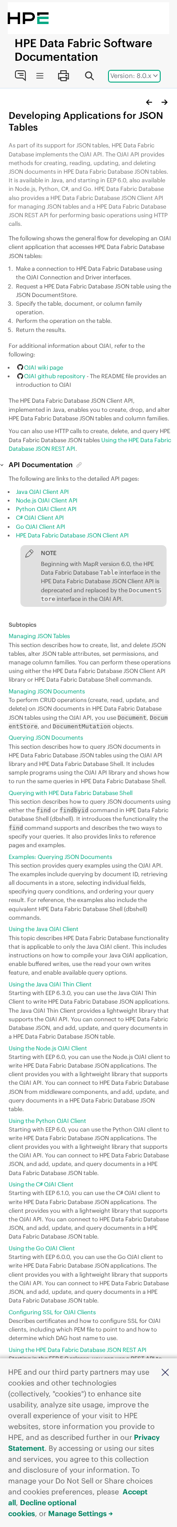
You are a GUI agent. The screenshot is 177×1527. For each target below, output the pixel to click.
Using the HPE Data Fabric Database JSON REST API (78, 1349)
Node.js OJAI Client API (47, 500)
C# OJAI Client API (40, 517)
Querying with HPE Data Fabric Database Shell (71, 792)
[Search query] (89, 75)
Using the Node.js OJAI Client (48, 1048)
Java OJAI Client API (42, 491)
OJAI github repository (54, 376)
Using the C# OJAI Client (41, 1184)
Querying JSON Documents (46, 737)
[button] (165, 1371)
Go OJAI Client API (40, 526)
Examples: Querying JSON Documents (60, 856)
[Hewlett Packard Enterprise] (28, 18)
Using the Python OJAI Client (47, 1120)
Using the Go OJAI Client (42, 1248)
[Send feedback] (20, 75)
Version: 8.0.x (131, 76)
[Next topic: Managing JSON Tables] (164, 102)
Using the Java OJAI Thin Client (50, 984)
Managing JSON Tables (39, 635)
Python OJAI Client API (46, 508)
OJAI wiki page (43, 367)
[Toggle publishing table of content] (39, 76)
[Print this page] (63, 75)
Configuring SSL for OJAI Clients (52, 1312)
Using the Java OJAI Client (44, 928)
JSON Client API (72, 535)
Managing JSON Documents (47, 691)
